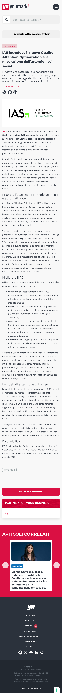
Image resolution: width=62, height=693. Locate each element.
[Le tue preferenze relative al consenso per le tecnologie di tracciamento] (57, 690)
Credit (29, 646)
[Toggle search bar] (6, 19)
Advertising (30, 631)
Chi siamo (30, 615)
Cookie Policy (30, 641)
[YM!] (15, 7)
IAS (6, 513)
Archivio (27, 625)
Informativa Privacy (30, 636)
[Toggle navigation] (56, 7)
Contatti (30, 620)
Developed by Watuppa (31, 688)
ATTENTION (9, 470)
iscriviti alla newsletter (31, 34)
